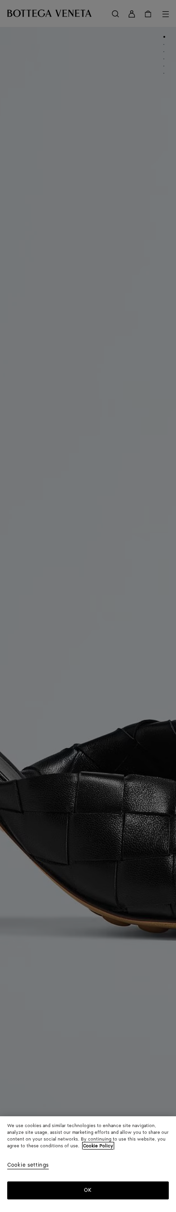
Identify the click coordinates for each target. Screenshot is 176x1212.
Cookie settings (28, 1165)
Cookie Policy (98, 1146)
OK (88, 1190)
